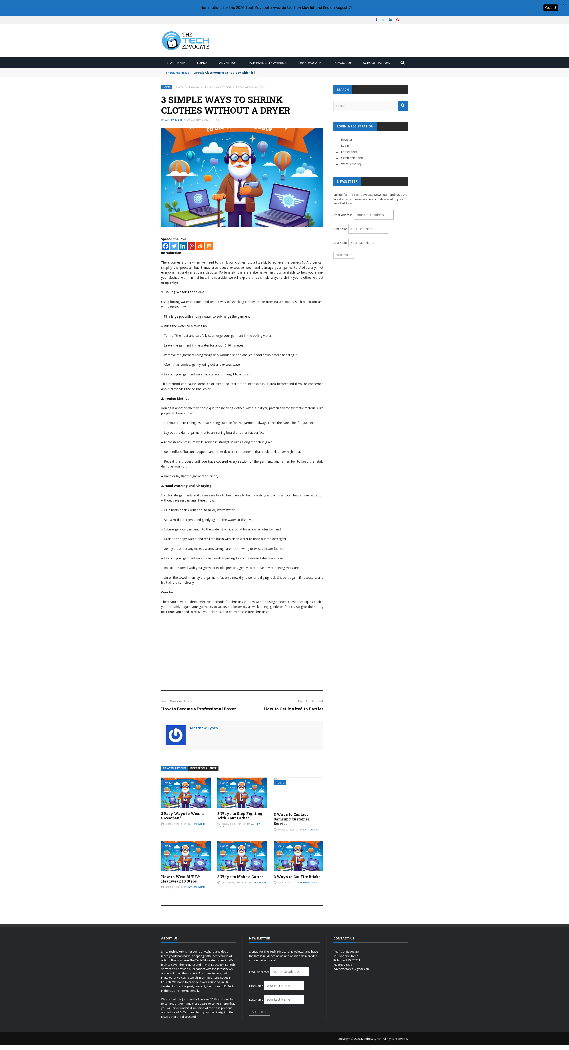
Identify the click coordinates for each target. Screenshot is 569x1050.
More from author (203, 768)
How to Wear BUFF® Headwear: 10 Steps (180, 879)
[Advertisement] (242, 650)
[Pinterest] (191, 246)
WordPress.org (351, 164)
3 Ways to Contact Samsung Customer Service (291, 819)
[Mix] (209, 246)
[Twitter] (174, 246)
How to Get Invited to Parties (293, 708)
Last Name (340, 243)
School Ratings (376, 62)
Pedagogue (342, 62)
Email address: (343, 215)
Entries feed (349, 152)
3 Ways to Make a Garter (240, 876)
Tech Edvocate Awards (266, 62)
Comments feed (352, 158)
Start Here (175, 62)
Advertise (227, 62)
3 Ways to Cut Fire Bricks (297, 876)
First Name (340, 229)
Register (346, 139)
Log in (345, 145)
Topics (202, 62)
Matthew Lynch (173, 120)
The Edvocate (309, 62)
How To (166, 87)
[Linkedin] (183, 246)
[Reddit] (200, 246)
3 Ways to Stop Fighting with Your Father (239, 815)
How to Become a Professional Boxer (198, 708)
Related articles (174, 768)
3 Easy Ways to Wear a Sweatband (182, 815)
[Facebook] (165, 246)
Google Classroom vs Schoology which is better (229, 73)
